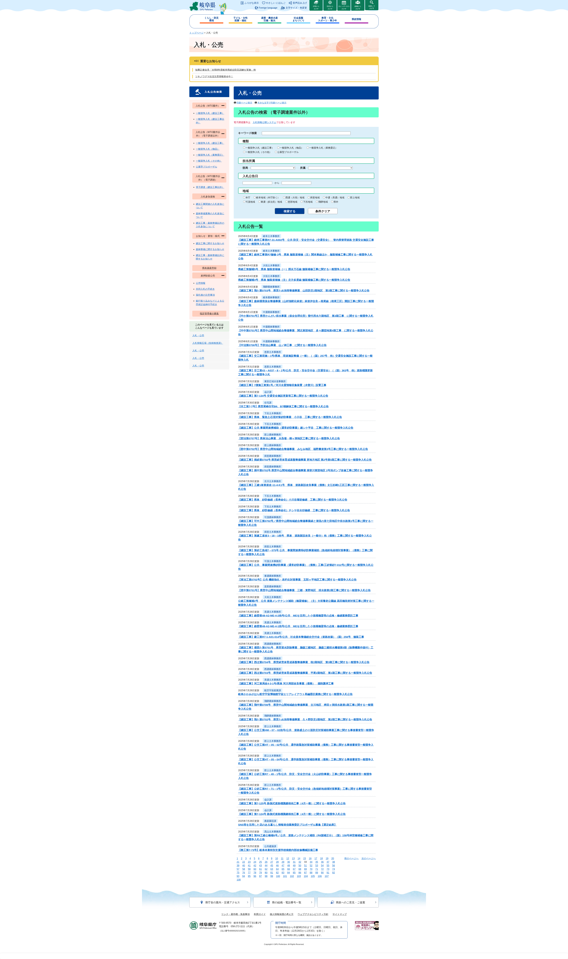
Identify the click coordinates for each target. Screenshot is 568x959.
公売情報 (200, 283)
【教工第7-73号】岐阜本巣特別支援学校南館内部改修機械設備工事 (278, 850)
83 (283, 872)
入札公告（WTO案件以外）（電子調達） (208, 178)
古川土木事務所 (272, 481)
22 (243, 862)
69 (305, 869)
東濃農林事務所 (272, 576)
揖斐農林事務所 (272, 456)
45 (271, 865)
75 (238, 872)
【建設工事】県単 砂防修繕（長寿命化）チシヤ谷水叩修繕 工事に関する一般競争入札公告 (294, 510)
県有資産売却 (209, 268)
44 (266, 865)
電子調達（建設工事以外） (210, 187)
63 (271, 869)
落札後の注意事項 (205, 295)
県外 (336, 202)
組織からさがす (358, 7)
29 (283, 862)
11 (282, 858)
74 (333, 869)
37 (328, 862)
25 (260, 862)
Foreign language (268, 8)
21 (238, 862)
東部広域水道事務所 (275, 381)
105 (313, 876)
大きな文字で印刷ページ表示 (272, 102)
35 (316, 862)
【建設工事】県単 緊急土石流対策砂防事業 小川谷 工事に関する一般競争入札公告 (290, 417)
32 (299, 862)
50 (299, 865)
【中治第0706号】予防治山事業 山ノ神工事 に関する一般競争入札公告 (282, 345)
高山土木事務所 (272, 831)
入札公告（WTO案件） (208, 105)
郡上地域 (355, 197)
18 (321, 858)
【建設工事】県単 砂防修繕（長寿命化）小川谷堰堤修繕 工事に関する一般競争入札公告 (292, 499)
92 (333, 872)
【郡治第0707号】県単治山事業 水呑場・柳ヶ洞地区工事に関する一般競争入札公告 (289, 438)
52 (311, 865)
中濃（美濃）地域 (334, 197)
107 (327, 876)
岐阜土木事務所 (271, 236)
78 (255, 872)
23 (249, 862)
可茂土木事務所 (272, 561)
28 (277, 862)
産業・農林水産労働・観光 (269, 19)
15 (304, 858)
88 (311, 872)
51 (305, 865)
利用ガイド (260, 914)
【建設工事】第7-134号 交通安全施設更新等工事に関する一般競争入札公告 (283, 395)
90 (322, 872)
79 (260, 872)
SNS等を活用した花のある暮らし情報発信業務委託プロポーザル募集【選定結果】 (287, 824)
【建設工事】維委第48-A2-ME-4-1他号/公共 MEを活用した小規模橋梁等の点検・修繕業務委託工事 (298, 626)
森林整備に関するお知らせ (210, 249)
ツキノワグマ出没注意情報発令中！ (214, 76)
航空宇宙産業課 (272, 690)
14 (299, 858)
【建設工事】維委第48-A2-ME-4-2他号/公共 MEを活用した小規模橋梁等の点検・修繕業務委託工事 (298, 615)
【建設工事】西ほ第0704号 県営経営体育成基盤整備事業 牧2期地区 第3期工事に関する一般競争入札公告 (303, 662)
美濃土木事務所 (272, 612)
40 (243, 865)
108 (239, 879)
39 (238, 865)
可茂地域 (250, 202)
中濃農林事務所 (271, 312)
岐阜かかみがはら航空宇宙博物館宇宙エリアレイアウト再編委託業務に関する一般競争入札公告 (295, 694)
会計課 (267, 392)
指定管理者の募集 (209, 313)
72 (322, 869)
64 (277, 869)
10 (276, 858)
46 (277, 865)
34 (311, 862)
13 (293, 858)
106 (320, 876)
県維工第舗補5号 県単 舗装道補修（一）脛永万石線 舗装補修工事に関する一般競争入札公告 (294, 269)
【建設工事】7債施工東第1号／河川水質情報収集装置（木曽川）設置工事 (282, 385)
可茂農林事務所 (272, 517)
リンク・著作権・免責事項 (235, 914)
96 (255, 876)
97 (260, 876)
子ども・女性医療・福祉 (240, 19)
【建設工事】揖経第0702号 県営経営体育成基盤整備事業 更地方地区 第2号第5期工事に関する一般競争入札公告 (305, 459)
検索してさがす (371, 7)
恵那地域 (292, 202)
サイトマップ (340, 914)
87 (305, 872)
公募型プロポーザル (288, 152)
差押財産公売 (208, 275)
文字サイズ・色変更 (296, 8)
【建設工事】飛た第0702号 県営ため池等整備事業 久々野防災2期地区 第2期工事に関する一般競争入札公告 (305, 719)
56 (333, 865)
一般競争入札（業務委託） (323, 148)
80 (266, 872)
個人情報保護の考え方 (281, 914)
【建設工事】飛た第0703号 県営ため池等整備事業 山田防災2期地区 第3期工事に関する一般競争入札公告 (303, 290)
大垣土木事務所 (271, 265)
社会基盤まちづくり (298, 19)
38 (333, 862)
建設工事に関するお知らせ (210, 243)
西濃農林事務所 (272, 644)
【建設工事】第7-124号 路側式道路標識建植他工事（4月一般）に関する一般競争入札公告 (292, 814)
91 (328, 872)
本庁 (248, 197)
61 (260, 869)
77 (249, 872)
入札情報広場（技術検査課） (207, 343)
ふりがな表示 (252, 3)
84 (288, 872)
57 (238, 869)
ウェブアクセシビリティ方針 (313, 914)
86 (299, 872)
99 (271, 876)
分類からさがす (316, 7)
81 (271, 872)
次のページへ (369, 858)
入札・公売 (198, 335)
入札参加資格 (208, 196)
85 (294, 872)
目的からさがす (330, 7)
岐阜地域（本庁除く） (268, 197)
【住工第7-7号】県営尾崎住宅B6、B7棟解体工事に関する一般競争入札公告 (283, 406)
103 (299, 876)
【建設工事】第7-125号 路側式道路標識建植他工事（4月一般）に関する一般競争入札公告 (292, 803)
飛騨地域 (323, 202)
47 (283, 865)
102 (292, 876)
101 (285, 876)
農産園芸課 (270, 821)
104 (306, 876)
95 (249, 876)
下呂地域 (308, 202)
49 (294, 865)
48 (288, 865)
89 (316, 872)
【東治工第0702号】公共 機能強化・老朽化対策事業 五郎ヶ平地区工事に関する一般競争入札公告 (297, 579)
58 (243, 869)
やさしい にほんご (275, 3)
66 (288, 869)
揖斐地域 (315, 197)
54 (322, 865)
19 (327, 858)
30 (288, 862)
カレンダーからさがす (344, 7)
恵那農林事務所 (272, 586)
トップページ (196, 33)
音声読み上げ (300, 3)
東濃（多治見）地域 (271, 202)
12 (287, 858)
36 (322, 862)
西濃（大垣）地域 (294, 197)
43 (260, 865)
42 (255, 865)
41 (249, 865)
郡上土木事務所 (272, 726)
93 (238, 876)
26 (266, 862)
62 (266, 869)
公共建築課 (270, 846)
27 (271, 862)
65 (283, 869)
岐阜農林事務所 (271, 297)
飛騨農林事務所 (271, 287)
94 (243, 876)
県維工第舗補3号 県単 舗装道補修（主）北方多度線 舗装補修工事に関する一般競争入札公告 (294, 279)
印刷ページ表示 (244, 102)
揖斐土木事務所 (272, 532)
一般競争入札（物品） (291, 148)
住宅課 (267, 402)
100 (278, 876)
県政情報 (356, 19)
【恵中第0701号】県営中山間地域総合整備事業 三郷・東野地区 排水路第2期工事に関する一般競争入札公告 (304, 590)
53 (316, 865)
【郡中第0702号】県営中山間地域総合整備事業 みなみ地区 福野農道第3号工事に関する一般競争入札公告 (303, 449)
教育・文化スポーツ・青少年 (327, 19)
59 (249, 869)
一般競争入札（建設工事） (260, 148)
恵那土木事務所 (272, 352)
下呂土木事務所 (272, 413)
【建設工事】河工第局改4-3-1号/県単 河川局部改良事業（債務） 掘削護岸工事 (286, 683)
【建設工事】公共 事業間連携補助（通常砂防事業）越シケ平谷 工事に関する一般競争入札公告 (295, 427)
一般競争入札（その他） (259, 152)
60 (255, 869)
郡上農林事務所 (272, 434)
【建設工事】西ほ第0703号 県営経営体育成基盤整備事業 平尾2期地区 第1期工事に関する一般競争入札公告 (305, 672)
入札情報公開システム (264, 122)
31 (294, 862)
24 (255, 862)
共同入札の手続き (205, 289)
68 (299, 869)
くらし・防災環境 (211, 19)
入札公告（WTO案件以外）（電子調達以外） (208, 134)
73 (328, 869)
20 (332, 858)
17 (315, 858)
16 (310, 858)
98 (266, 876)
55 (328, 865)
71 (316, 869)
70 (311, 869)
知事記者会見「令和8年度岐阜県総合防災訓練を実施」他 (225, 70)
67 (294, 869)
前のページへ (351, 858)
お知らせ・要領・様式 (208, 236)
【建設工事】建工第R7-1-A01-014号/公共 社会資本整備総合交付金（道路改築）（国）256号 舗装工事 (301, 636)
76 (243, 872)
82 (277, 872)
